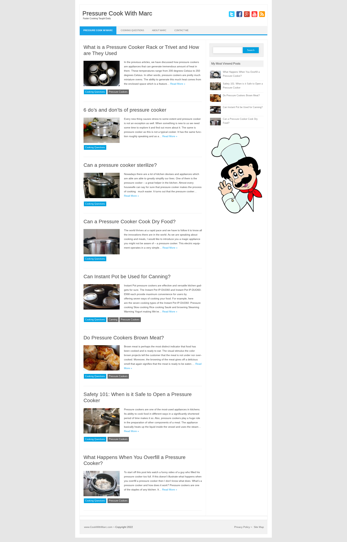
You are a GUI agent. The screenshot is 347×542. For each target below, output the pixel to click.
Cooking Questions (132, 30)
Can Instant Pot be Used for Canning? (127, 276)
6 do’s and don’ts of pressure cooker (124, 110)
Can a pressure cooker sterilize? (120, 165)
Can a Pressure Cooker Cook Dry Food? (129, 221)
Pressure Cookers (118, 91)
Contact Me (181, 30)
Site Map (259, 527)
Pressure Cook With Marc (117, 13)
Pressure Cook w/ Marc (98, 30)
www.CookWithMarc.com (98, 527)
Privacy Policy (242, 527)
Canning (113, 319)
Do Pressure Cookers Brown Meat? (123, 337)
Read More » (177, 83)
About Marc (159, 30)
